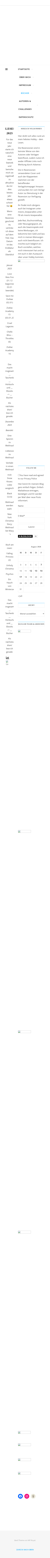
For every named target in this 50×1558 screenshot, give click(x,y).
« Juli (20, 596)
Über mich (25, 77)
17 (20, 577)
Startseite (24, 69)
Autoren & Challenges (25, 105)
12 (31, 570)
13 (36, 570)
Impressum (25, 85)
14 (41, 570)
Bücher (25, 93)
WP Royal (31, 1540)
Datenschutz (26, 117)
